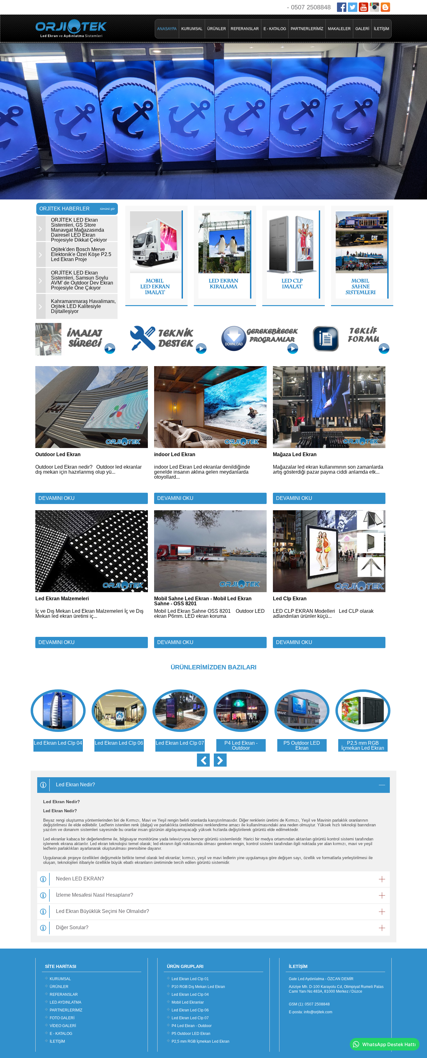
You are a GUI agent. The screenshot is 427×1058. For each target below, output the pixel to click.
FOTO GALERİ (62, 1018)
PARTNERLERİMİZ (307, 29)
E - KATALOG (275, 29)
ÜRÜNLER (216, 29)
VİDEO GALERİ (63, 1026)
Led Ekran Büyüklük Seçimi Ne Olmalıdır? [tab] (102, 911)
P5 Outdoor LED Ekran (191, 1033)
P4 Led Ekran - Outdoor (192, 1026)
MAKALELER (339, 29)
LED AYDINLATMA (65, 1002)
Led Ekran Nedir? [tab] (75, 784)
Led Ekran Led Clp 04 (190, 994)
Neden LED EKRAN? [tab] (80, 878)
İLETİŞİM (381, 29)
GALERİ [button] (362, 29)
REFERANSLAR (245, 29)
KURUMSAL (192, 29)
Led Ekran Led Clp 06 (190, 1010)
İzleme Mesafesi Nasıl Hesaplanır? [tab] (94, 895)
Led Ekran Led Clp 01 (190, 979)
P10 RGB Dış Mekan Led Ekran (198, 987)
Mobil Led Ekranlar (188, 1002)
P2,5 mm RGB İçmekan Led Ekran (200, 1041)
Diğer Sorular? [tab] (72, 927)
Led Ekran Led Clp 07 (190, 1018)
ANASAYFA (167, 29)
